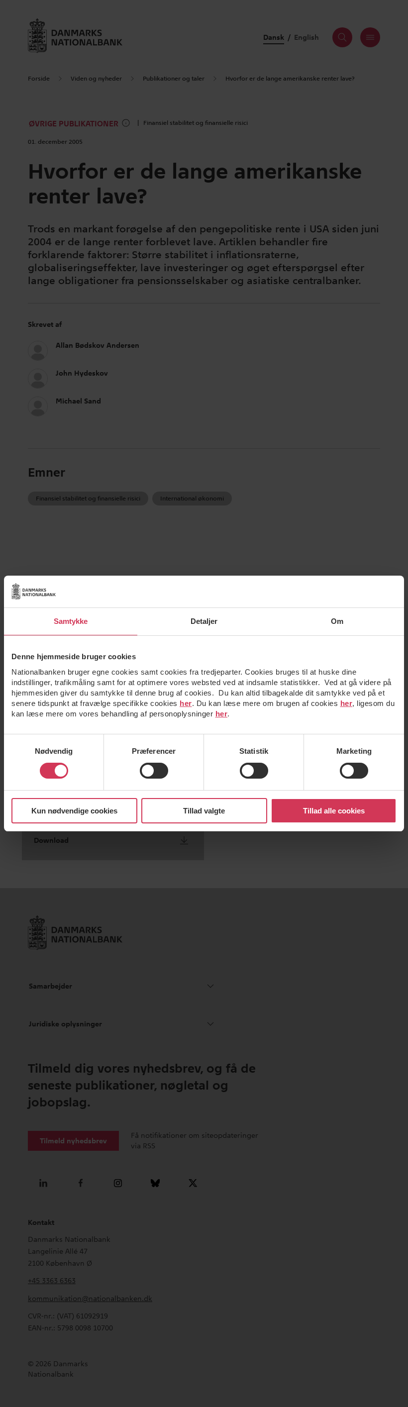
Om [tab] (337, 621)
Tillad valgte (204, 810)
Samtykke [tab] (71, 621)
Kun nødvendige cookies (74, 810)
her (186, 703)
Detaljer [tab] (204, 621)
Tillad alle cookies (334, 810)
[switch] (154, 771)
